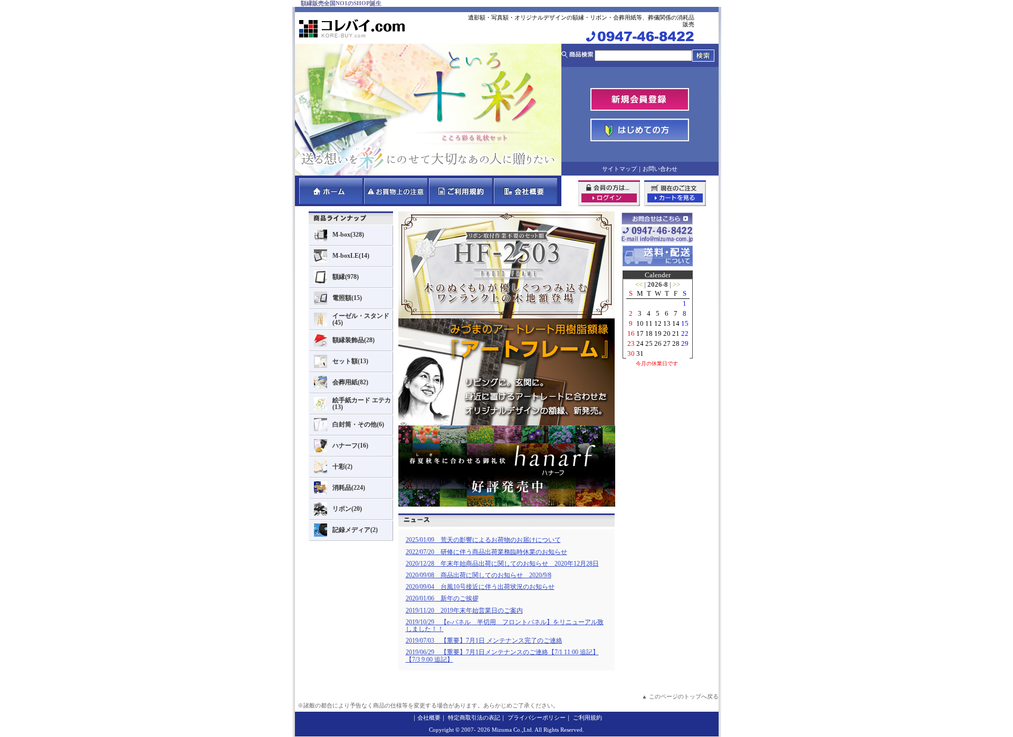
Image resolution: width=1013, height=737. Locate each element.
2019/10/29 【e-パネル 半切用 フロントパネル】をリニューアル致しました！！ (505, 625)
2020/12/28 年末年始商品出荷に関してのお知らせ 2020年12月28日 (502, 563)
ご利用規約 (587, 717)
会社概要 (429, 717)
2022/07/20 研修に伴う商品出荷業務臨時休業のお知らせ (486, 552)
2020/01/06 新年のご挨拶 (442, 598)
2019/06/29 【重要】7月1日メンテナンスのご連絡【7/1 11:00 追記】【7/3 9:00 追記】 (502, 655)
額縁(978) (345, 276)
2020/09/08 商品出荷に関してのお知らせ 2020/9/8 (478, 575)
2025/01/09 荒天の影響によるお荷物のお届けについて (483, 540)
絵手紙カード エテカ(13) (361, 403)
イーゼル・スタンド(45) (360, 319)
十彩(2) (342, 466)
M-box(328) (348, 234)
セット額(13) (350, 361)
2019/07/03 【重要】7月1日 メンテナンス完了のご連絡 (484, 640)
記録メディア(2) (355, 530)
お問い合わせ (660, 169)
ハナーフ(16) (350, 445)
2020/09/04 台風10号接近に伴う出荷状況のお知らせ (480, 586)
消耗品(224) (348, 487)
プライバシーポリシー (537, 717)
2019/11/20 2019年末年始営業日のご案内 (464, 610)
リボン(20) (347, 508)
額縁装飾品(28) (353, 340)
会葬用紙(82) (350, 382)
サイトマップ (619, 169)
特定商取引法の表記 (474, 717)
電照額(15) (347, 298)
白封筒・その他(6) (358, 424)
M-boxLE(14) (350, 255)
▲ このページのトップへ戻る (680, 696)
